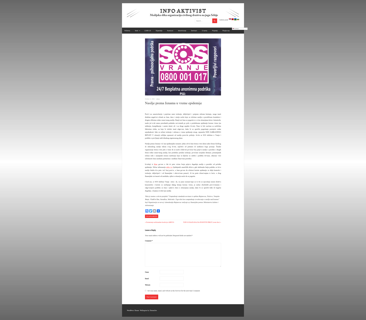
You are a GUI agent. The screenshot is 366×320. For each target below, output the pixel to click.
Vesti (136, 31)
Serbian (236, 28)
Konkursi (170, 31)
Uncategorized (151, 216)
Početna (127, 31)
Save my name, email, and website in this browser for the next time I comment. (173, 291)
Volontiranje (182, 31)
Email (147, 278)
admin (158, 99)
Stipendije (159, 31)
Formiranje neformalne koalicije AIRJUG (160, 222)
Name (147, 272)
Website (147, 285)
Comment (149, 241)
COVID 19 (147, 31)
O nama (204, 31)
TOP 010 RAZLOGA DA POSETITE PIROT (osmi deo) (201, 222)
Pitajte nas (226, 31)
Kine (155, 164)
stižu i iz (169, 167)
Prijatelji (215, 31)
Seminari (194, 31)
